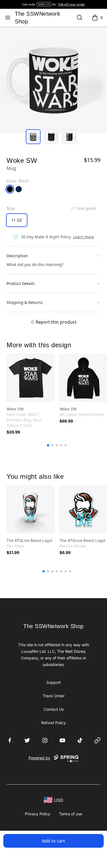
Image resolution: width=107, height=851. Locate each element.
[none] (83, 208)
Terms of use (70, 813)
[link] (30, 378)
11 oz (16, 220)
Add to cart (53, 841)
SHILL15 (44, 4)
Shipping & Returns (25, 302)
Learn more (83, 236)
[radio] (17, 220)
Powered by (39, 757)
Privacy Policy (37, 813)
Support (53, 682)
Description (17, 255)
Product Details (21, 283)
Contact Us (54, 709)
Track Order (53, 695)
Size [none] (11, 208)
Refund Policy (53, 722)
